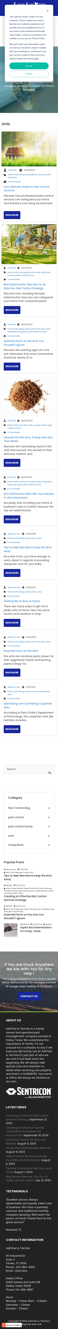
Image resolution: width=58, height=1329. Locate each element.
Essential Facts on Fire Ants (21, 651)
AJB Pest (12, 170)
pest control (13, 272)
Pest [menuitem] (31, 4)
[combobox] (29, 769)
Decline (29, 73)
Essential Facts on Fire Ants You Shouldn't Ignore (24, 343)
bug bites (12, 177)
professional (43, 691)
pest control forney (24, 275)
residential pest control (44, 891)
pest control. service (17, 481)
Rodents (20, 888)
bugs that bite (40, 425)
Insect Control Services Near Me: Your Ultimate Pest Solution (26, 1158)
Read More (12, 215)
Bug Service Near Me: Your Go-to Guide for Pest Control (27, 1178)
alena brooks (13, 533)
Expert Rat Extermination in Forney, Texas (36, 929)
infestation (12, 331)
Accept (29, 66)
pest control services (27, 891)
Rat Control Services (44, 888)
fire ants (42, 174)
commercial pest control (13, 893)
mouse (13, 888)
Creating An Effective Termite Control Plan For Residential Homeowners (25, 1131)
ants (48, 174)
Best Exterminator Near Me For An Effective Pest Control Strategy (25, 286)
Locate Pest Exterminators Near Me (28, 1148)
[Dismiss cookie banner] (48, 11)
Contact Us (29, 996)
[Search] (49, 773)
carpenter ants (14, 484)
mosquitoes (31, 174)
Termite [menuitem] (21, 4)
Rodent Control (29, 888)
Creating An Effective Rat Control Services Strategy (25, 898)
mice (8, 888)
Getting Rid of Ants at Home (22, 601)
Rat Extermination (11, 891)
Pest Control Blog (16, 174)
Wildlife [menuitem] (42, 4)
